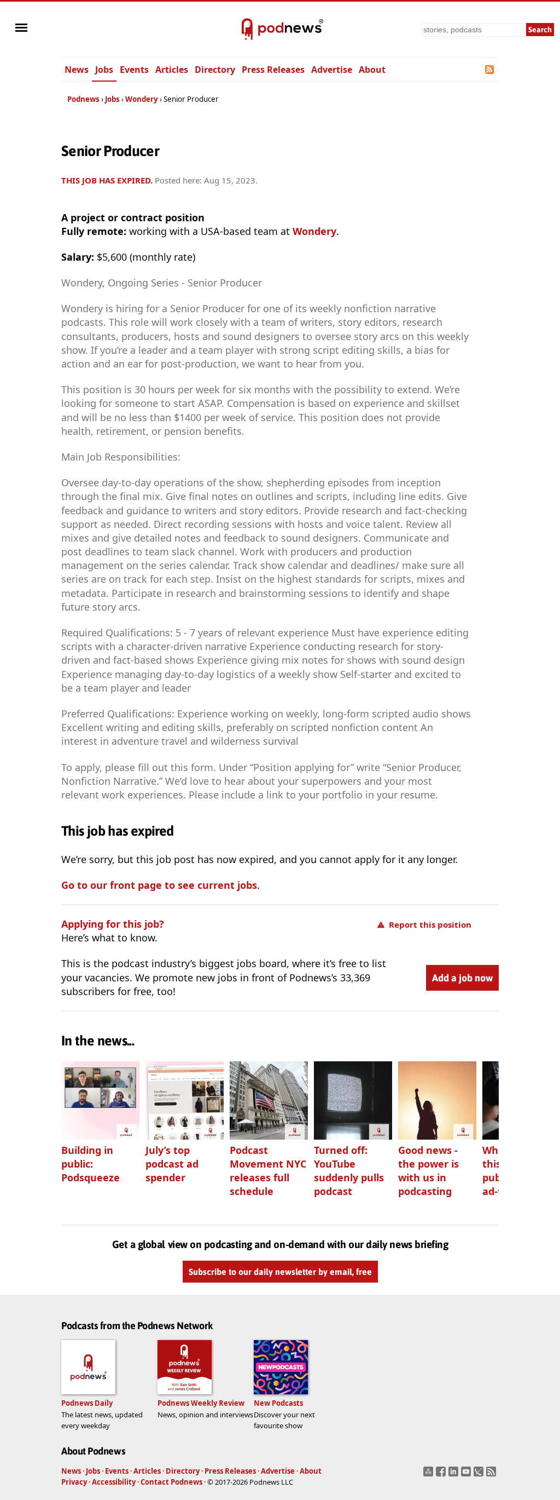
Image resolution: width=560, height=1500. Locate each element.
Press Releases (273, 70)
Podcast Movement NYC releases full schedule (268, 1170)
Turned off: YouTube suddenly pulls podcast (349, 1170)
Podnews (83, 99)
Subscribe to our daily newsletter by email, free (280, 1272)
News (77, 70)
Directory (215, 70)
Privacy (74, 1482)
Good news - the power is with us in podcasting (428, 1170)
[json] (480, 1475)
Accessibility (114, 1482)
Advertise (331, 70)
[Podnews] (247, 29)
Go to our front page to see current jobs (159, 885)
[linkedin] (454, 1475)
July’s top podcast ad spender (172, 1163)
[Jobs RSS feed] (490, 70)
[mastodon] (429, 1475)
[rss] (492, 1475)
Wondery (141, 99)
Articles (171, 70)
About (372, 70)
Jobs (104, 70)
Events (134, 70)
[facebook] (442, 1475)
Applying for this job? (112, 923)
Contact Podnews (171, 1482)
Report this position (430, 924)
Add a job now (462, 978)
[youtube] (467, 1475)
